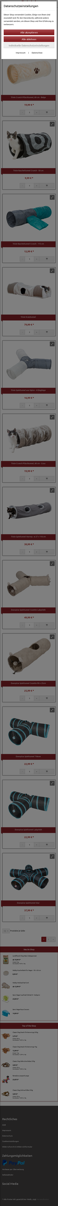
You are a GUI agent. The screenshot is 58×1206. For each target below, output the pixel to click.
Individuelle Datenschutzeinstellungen (29, 45)
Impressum (20, 52)
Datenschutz (37, 52)
